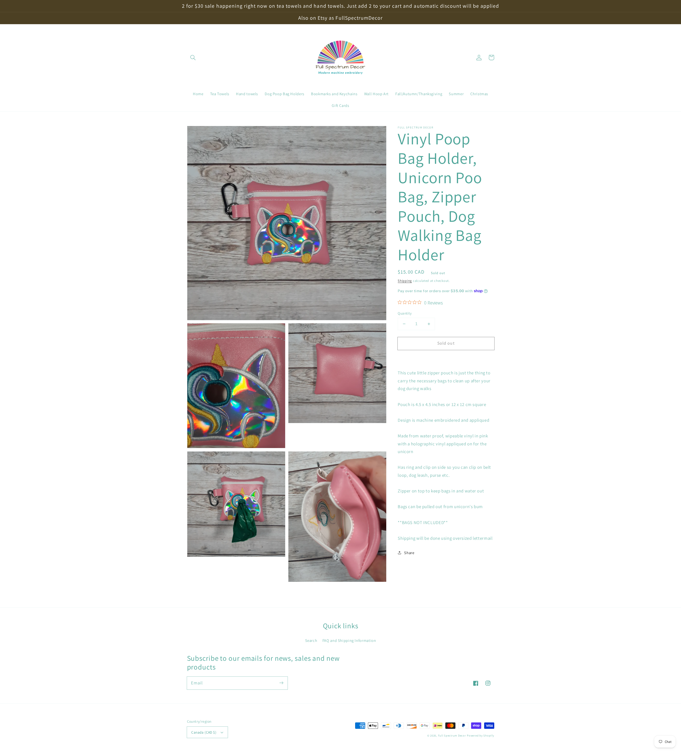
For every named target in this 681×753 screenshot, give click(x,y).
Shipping (405, 280)
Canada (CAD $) (203, 732)
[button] (193, 57)
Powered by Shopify (480, 735)
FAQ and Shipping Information (349, 640)
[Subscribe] (281, 683)
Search (311, 640)
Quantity (405, 313)
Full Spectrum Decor (452, 735)
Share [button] (409, 552)
